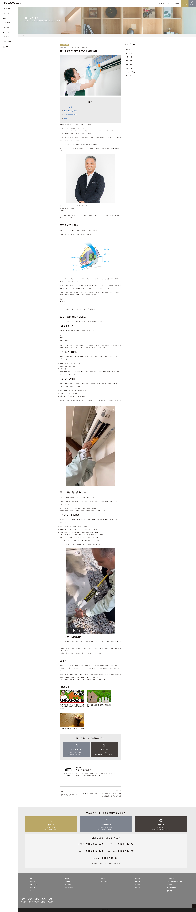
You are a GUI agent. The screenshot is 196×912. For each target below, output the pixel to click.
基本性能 (32, 887)
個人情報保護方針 (171, 887)
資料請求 (192, 4)
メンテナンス (130, 68)
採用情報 (169, 884)
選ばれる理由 (33, 884)
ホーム (31, 878)
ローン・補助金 (130, 72)
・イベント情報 (169, 3)
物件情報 (137, 881)
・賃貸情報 (176, 3)
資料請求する (76, 750)
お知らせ (137, 887)
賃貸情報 (137, 878)
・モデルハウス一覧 (159, 3)
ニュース (128, 76)
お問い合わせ (170, 878)
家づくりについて (69, 887)
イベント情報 (104, 881)
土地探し (128, 49)
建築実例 (67, 878)
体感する (184, 4)
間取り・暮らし (130, 64)
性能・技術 (129, 61)
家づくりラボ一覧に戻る (90, 793)
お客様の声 (67, 881)
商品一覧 (32, 881)
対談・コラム (130, 57)
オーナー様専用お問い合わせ (174, 881)
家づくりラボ (25, 35)
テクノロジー (33, 890)
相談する (104, 750)
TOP (21, 35)
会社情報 (137, 884)
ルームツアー (129, 53)
